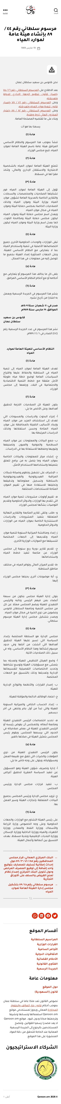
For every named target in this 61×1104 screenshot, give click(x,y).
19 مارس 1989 (28, 48)
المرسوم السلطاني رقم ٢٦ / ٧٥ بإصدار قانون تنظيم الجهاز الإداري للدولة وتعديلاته (30, 94)
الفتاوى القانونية (47, 964)
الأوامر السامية (48, 949)
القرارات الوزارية (47, 944)
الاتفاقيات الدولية (46, 954)
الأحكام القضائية (47, 959)
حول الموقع (50, 987)
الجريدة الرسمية (47, 969)
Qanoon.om (43, 1097)
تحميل (52, 70)
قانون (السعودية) (46, 992)
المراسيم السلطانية (44, 939)
